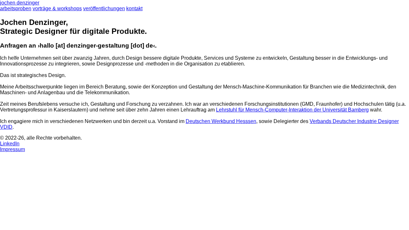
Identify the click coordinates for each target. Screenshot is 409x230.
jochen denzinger (19, 2)
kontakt (134, 8)
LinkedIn (9, 143)
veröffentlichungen (104, 8)
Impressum (12, 149)
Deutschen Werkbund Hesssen (221, 121)
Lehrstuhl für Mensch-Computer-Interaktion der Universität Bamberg (292, 109)
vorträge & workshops (57, 8)
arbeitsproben (15, 8)
